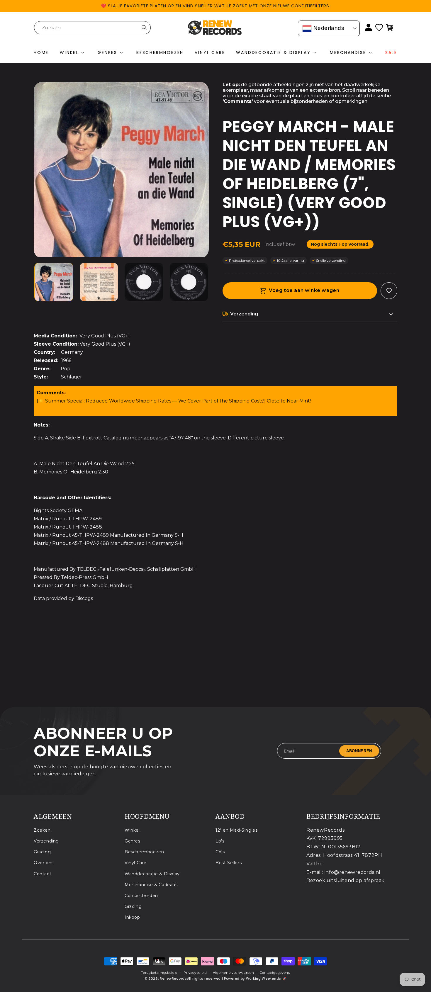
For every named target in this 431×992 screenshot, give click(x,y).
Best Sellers (229, 862)
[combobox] (92, 27)
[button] (73, 52)
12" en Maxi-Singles (236, 830)
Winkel (132, 830)
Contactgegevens (275, 973)
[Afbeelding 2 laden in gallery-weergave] (98, 282)
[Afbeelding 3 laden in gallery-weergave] (143, 282)
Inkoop (132, 917)
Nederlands (328, 28)
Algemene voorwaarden (233, 973)
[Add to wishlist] (389, 290)
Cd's (220, 852)
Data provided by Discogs (63, 598)
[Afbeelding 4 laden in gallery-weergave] (188, 282)
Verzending (46, 841)
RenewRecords (173, 978)
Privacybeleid (195, 973)
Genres (132, 841)
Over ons (44, 862)
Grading (42, 852)
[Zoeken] (144, 27)
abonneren (359, 751)
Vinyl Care (136, 862)
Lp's (220, 841)
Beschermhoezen (144, 852)
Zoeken (42, 830)
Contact (42, 874)
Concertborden (141, 895)
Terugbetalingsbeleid (159, 973)
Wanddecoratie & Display (152, 874)
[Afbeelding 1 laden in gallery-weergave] (53, 282)
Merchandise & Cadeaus (151, 884)
